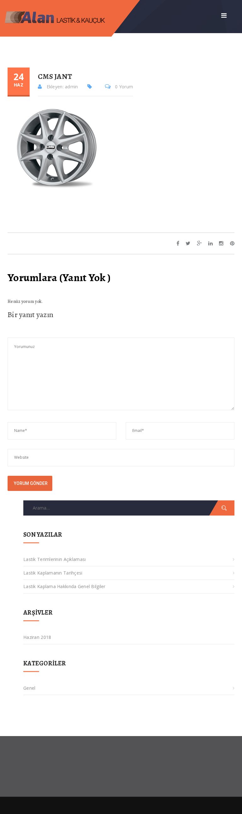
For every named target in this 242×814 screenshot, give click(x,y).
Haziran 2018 (37, 637)
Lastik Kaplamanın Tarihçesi (53, 573)
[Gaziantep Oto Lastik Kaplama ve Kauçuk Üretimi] (60, 16)
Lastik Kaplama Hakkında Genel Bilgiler (64, 586)
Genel (29, 688)
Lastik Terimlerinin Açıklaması (54, 559)
